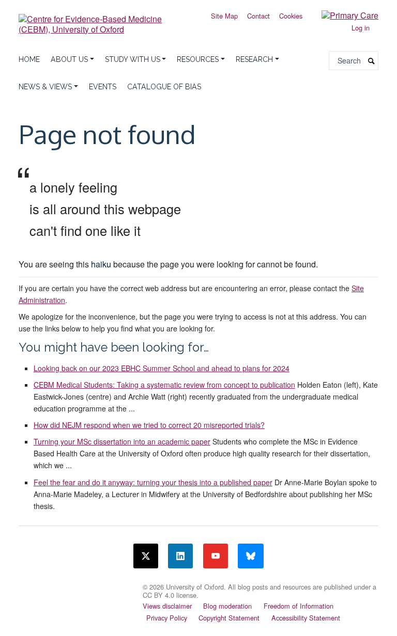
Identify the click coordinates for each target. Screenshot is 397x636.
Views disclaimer (167, 606)
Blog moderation (227, 606)
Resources (198, 59)
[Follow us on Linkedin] (180, 556)
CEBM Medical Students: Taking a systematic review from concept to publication (164, 384)
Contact (258, 16)
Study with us (132, 59)
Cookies (290, 16)
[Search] (371, 61)
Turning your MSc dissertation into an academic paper (122, 441)
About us (69, 59)
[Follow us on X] (145, 556)
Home (29, 59)
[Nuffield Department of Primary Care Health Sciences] (74, 585)
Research (254, 59)
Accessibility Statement (305, 618)
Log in (361, 28)
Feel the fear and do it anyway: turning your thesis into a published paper (153, 482)
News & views (45, 87)
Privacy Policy (166, 618)
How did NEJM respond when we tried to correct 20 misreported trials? (149, 425)
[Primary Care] (342, 15)
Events (102, 87)
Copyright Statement (228, 618)
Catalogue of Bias (164, 87)
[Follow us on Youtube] (215, 556)
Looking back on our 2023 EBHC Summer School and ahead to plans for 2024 (161, 368)
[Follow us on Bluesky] (251, 556)
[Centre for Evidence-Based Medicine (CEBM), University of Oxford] (105, 20)
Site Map (224, 16)
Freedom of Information (298, 606)
